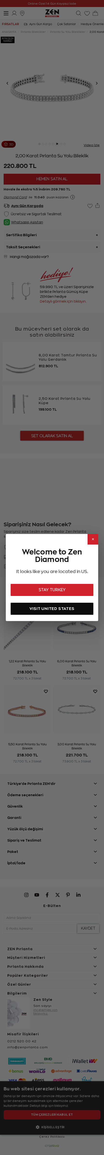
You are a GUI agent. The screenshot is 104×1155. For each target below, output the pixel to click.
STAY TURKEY (52, 590)
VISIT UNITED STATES (52, 609)
